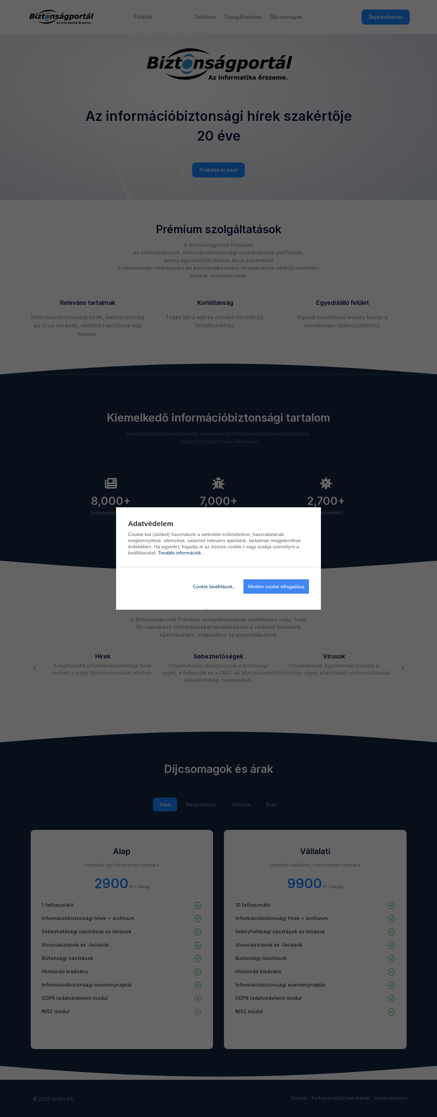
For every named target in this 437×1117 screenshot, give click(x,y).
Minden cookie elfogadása (276, 586)
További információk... (181, 552)
